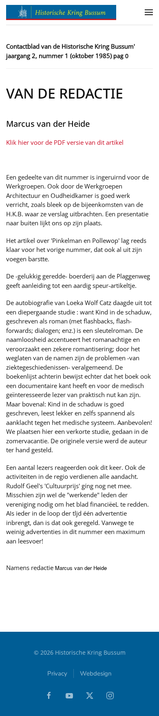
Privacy (57, 673)
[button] (149, 12)
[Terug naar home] (61, 12)
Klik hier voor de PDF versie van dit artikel (65, 142)
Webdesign (96, 673)
